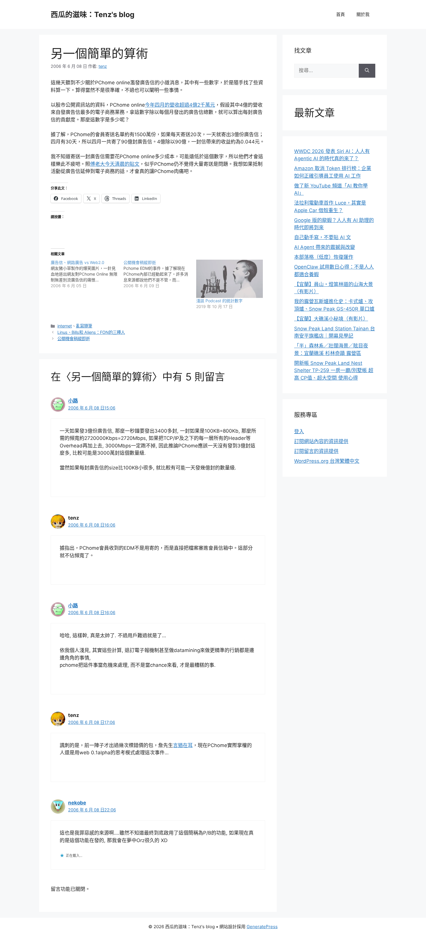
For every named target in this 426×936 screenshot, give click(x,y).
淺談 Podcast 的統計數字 (219, 300)
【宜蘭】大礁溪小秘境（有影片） (331, 319)
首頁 (340, 14)
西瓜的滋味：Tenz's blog (92, 14)
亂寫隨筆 (84, 325)
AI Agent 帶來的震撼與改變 (324, 247)
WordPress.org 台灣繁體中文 (326, 461)
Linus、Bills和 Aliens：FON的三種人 (91, 332)
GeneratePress (262, 926)
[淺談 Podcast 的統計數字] (229, 279)
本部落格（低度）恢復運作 (323, 257)
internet (64, 325)
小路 (73, 401)
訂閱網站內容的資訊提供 (321, 441)
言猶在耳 (183, 745)
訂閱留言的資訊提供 (316, 451)
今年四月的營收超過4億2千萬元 (180, 105)
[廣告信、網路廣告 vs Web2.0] (87, 274)
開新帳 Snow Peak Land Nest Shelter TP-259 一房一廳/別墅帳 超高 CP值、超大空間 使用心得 (333, 370)
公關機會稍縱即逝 (73, 338)
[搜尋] (367, 71)
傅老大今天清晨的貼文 (114, 164)
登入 (299, 431)
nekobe (77, 803)
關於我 (362, 14)
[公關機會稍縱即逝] (159, 274)
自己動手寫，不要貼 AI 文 (322, 237)
